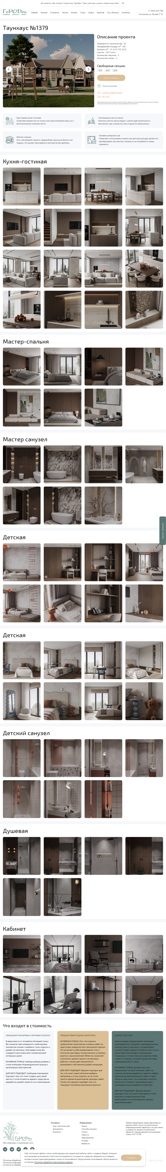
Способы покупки (89, 1129)
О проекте (54, 12)
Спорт (82, 12)
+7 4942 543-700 (155, 10)
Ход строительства (61, 1126)
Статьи (84, 1132)
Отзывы (85, 1140)
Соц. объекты (113, 12)
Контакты (126, 12)
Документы (58, 1129)
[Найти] (123, 3)
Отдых (91, 12)
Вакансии (86, 1143)
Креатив (100, 12)
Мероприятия (88, 1137)
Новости (85, 1135)
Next (88, 69)
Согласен (131, 1158)
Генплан (44, 12)
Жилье (65, 12)
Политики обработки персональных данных (53, 1162)
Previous (9, 69)
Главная (34, 12)
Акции (84, 1126)
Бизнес (74, 12)
